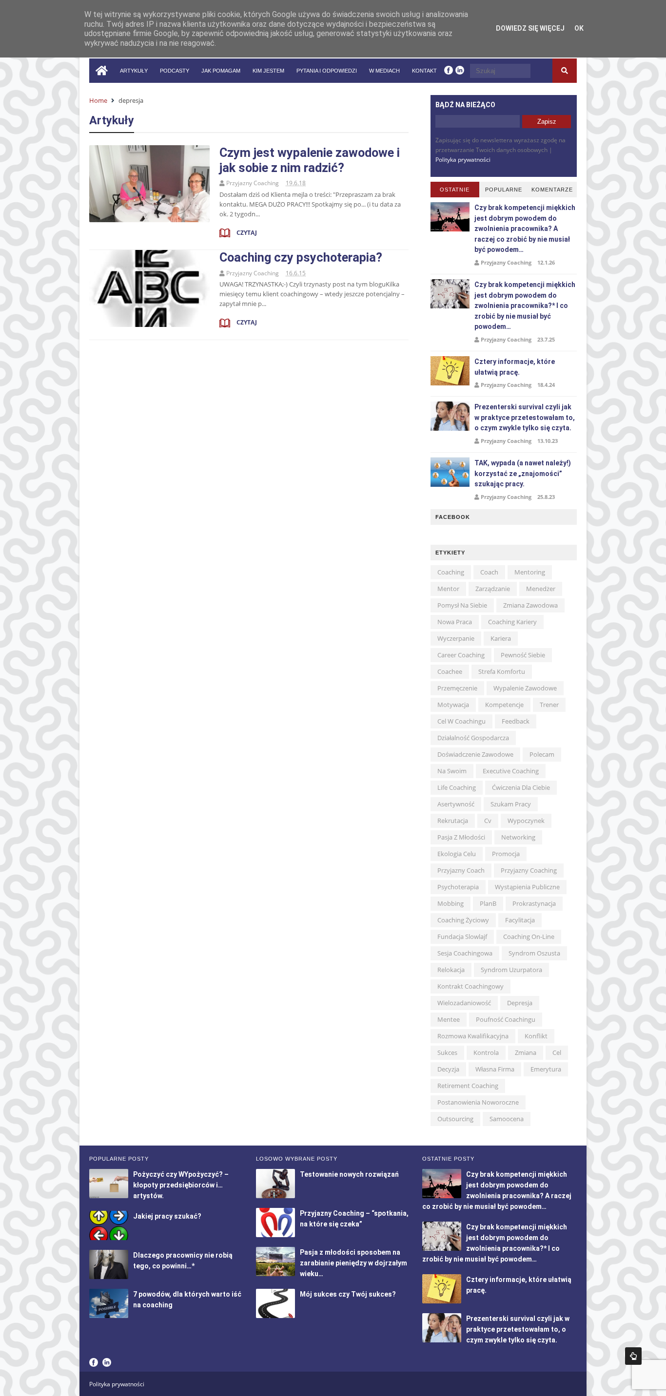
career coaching (461, 654)
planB (488, 903)
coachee (449, 671)
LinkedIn (106, 1362)
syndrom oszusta (534, 953)
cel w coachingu (461, 721)
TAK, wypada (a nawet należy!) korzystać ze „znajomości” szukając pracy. (522, 473)
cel (556, 1052)
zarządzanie (492, 588)
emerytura (545, 1069)
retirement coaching (467, 1085)
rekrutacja (452, 820)
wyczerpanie (455, 638)
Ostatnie (455, 189)
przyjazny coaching (529, 870)
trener (549, 704)
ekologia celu (456, 853)
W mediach (384, 71)
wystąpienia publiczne (527, 886)
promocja (506, 853)
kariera (500, 638)
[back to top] (633, 1356)
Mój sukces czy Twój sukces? (348, 1294)
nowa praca (454, 621)
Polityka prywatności (462, 159)
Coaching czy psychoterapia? (300, 257)
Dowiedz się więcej (530, 28)
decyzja (448, 1069)
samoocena (507, 1118)
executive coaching (511, 770)
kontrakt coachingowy (470, 986)
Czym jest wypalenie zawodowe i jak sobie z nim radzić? (309, 160)
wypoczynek (526, 820)
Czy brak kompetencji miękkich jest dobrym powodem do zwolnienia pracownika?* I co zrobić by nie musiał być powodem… (524, 305)
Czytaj (246, 233)
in (459, 70)
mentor (448, 588)
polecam (541, 754)
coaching (450, 572)
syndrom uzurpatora (511, 969)
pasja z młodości (461, 837)
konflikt (536, 1036)
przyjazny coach (461, 870)
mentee (448, 1019)
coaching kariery (512, 621)
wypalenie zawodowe (525, 688)
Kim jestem (268, 71)
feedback (515, 721)
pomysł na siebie (462, 605)
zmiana (525, 1052)
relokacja (451, 969)
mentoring (529, 572)
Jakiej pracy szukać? (167, 1216)
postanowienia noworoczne (478, 1102)
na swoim (452, 770)
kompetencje (504, 704)
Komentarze (552, 189)
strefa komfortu (501, 671)
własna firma (494, 1069)
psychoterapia (458, 886)
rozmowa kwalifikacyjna (473, 1036)
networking (518, 837)
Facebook (93, 1362)
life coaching (456, 787)
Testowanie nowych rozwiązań (349, 1174)
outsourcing (455, 1118)
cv (487, 820)
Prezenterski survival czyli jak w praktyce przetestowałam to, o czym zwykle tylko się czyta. (524, 417)
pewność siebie (523, 654)
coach (489, 572)
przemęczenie (457, 688)
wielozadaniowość (464, 1002)
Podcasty (174, 71)
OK (579, 28)
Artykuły (134, 71)
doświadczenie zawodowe (475, 754)
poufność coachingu (505, 1019)
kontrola (486, 1052)
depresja (519, 1002)
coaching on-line (528, 936)
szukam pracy (510, 804)
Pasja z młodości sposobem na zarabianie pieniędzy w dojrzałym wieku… (353, 1263)
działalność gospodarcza (473, 737)
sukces (447, 1052)
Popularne (503, 189)
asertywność (455, 804)
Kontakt (424, 71)
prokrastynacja (534, 903)
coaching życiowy (463, 920)
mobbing (450, 903)
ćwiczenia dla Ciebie (521, 787)
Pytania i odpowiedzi (326, 71)
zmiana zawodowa (530, 605)
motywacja (453, 704)
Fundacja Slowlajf (462, 936)
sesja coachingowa (464, 953)
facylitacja (520, 920)
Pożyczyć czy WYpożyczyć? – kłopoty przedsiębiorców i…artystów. (181, 1185)
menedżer (540, 588)
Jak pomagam (220, 71)
